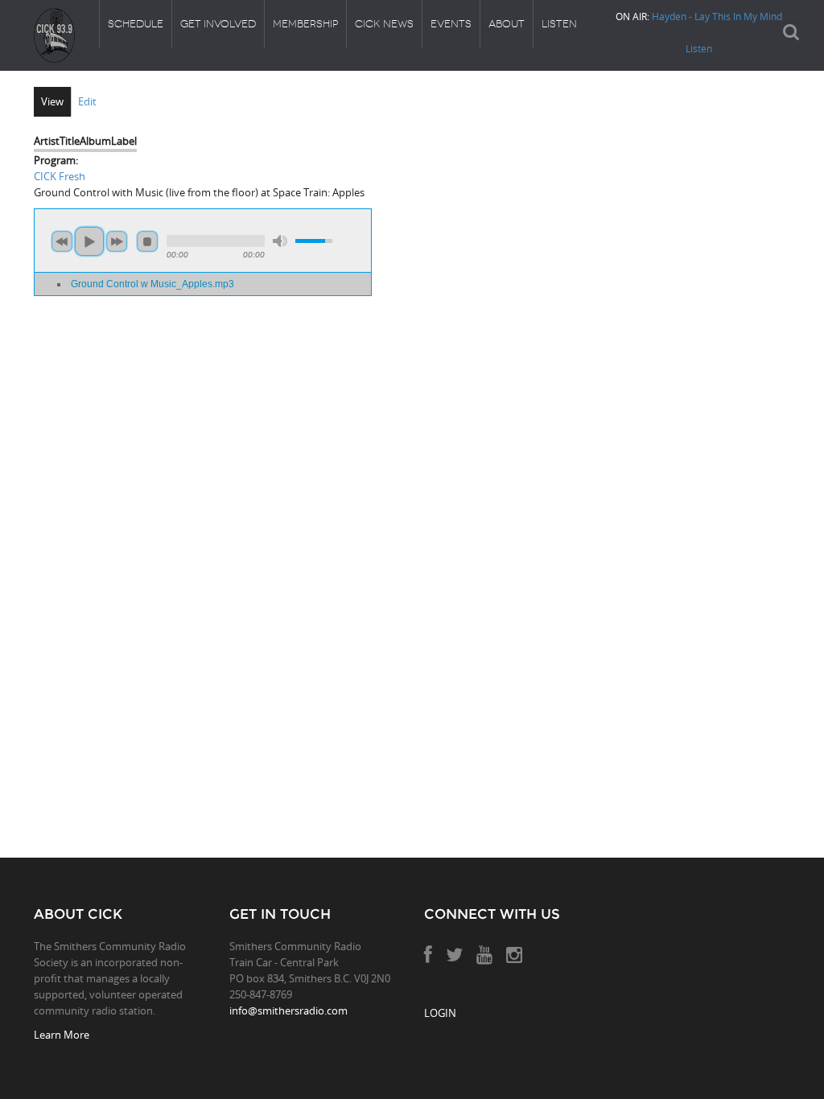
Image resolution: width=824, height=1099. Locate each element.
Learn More (61, 1034)
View (52, 101)
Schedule (135, 24)
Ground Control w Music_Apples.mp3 (152, 283)
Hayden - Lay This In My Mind (717, 16)
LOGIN (440, 1013)
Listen (559, 24)
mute (280, 241)
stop (147, 241)
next (116, 241)
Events (451, 24)
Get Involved (218, 24)
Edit (87, 101)
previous (62, 241)
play (89, 241)
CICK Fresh (59, 176)
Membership (305, 24)
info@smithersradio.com (288, 1010)
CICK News (384, 24)
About (506, 24)
